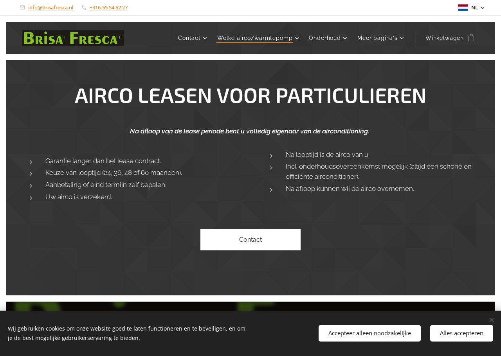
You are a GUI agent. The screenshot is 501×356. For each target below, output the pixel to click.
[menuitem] (193, 38)
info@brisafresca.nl (50, 7)
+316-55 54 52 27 (109, 7)
